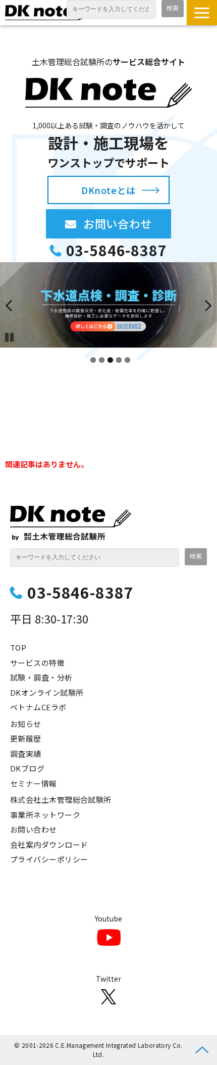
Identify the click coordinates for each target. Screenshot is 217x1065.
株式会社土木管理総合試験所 (61, 799)
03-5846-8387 (116, 250)
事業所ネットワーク (45, 814)
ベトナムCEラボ (38, 707)
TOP (18, 647)
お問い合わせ (127, 223)
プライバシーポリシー (49, 859)
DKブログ (27, 768)
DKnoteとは (108, 190)
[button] (202, 12)
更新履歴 (25, 738)
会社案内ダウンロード (49, 844)
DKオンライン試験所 (47, 692)
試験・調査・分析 (41, 677)
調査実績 (25, 753)
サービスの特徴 (37, 662)
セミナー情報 (33, 783)
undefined (15, 305)
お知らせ (25, 723)
